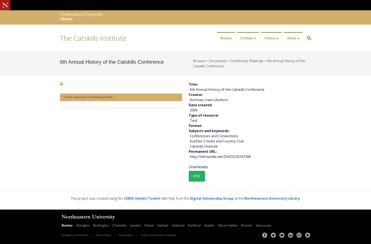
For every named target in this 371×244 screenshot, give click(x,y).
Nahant (162, 225)
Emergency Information (75, 235)
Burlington (101, 225)
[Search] (307, 38)
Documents (218, 61)
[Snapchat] (307, 235)
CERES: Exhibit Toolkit (142, 198)
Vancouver (264, 225)
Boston (67, 225)
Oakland (178, 225)
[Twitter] (273, 235)
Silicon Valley (227, 225)
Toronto (246, 225)
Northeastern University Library (272, 198)
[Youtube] (281, 235)
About (291, 38)
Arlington (83, 225)
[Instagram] (299, 235)
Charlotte (119, 225)
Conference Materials (246, 61)
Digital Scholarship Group (212, 198)
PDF (196, 176)
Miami (149, 225)
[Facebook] (264, 235)
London (135, 225)
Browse (226, 38)
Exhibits (246, 38)
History (270, 38)
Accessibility (126, 235)
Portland (194, 225)
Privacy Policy (103, 235)
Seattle (209, 225)
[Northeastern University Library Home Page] (81, 17)
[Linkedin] (290, 235)
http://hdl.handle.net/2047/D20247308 (220, 156)
